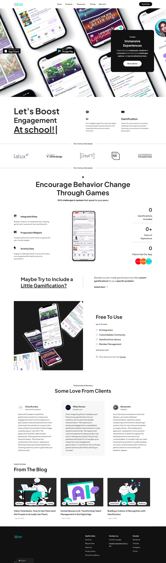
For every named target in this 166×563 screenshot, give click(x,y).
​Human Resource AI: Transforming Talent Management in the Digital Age (81, 512)
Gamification (31, 503)
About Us (88, 547)
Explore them (99, 287)
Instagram (136, 547)
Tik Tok (135, 551)
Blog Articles (89, 543)
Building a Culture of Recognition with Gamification (126, 512)
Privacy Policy (90, 551)
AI (64, 503)
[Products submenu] (73, 4)
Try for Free (145, 4)
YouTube (136, 543)
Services (88, 540)
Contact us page (115, 540)
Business (19, 503)
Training (50, 503)
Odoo (41, 503)
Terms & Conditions (92, 555)
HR (83, 503)
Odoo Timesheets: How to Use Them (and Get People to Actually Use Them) (35, 512)
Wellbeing (142, 503)
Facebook (136, 540)
